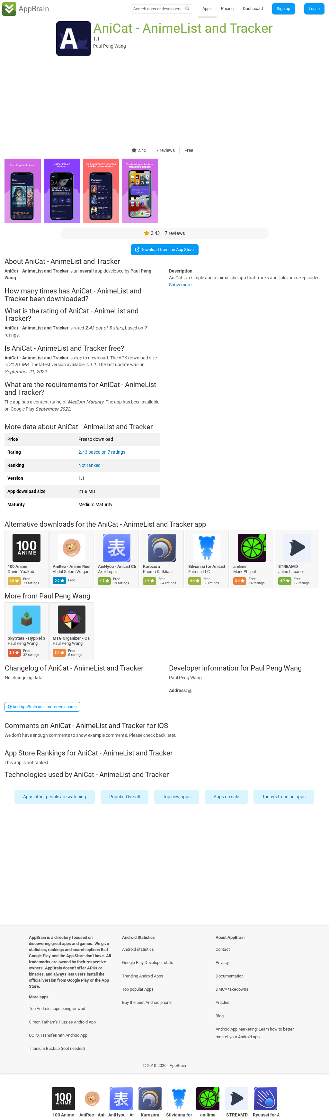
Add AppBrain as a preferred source (44, 706)
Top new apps (177, 796)
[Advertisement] (164, 102)
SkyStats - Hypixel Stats (26, 638)
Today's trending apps (284, 796)
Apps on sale (226, 796)
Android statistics (138, 949)
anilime (239, 566)
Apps (207, 8)
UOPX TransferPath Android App (58, 1035)
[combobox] (157, 9)
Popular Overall (125, 796)
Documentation (230, 976)
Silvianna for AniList (206, 566)
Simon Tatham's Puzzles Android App (62, 1022)
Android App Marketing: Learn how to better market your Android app (255, 1033)
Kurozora (151, 566)
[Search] (187, 9)
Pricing (227, 8)
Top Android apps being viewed (57, 1008)
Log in (314, 8)
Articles (222, 1002)
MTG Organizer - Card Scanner (72, 638)
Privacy (222, 962)
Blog (220, 1016)
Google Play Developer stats (147, 962)
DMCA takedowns (232, 989)
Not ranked (89, 465)
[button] (247, 690)
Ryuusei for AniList (266, 1115)
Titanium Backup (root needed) (57, 1048)
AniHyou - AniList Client (117, 566)
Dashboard (253, 8)
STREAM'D (288, 566)
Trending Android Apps (142, 976)
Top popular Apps (138, 989)
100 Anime (17, 566)
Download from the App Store (166, 249)
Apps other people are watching (54, 796)
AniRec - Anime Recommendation (72, 566)
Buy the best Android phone (147, 1002)
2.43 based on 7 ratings (101, 452)
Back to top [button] (314, 1067)
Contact (223, 949)
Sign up (283, 8)
